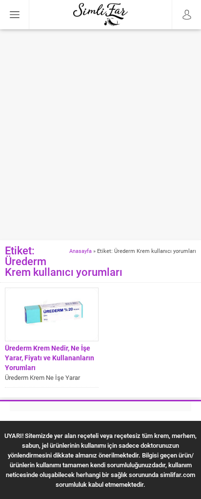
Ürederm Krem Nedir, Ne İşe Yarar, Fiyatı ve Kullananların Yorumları (49, 357)
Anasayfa (80, 250)
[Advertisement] (100, 134)
